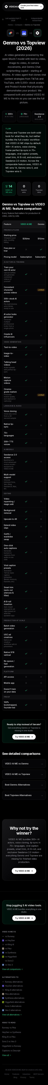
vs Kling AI (9, 944)
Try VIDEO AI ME (22, 737)
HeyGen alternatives (14, 986)
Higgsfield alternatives (15, 1002)
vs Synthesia (10, 952)
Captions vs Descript (11, 1050)
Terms (31, 1077)
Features (15, 1074)
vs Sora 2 (9, 961)
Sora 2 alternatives (13, 1006)
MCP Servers (38, 1074)
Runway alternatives (14, 982)
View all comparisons (11, 969)
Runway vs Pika (9, 1027)
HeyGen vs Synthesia (11, 1032)
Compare (18, 25)
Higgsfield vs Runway (11, 1046)
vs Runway (10, 936)
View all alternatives (11, 1014)
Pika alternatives (12, 994)
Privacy (23, 1077)
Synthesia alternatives (14, 998)
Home (10, 25)
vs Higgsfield (11, 956)
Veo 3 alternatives (13, 1010)
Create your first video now (29, 6)
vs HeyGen (10, 940)
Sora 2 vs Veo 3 (9, 1041)
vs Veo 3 (9, 965)
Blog (15, 1077)
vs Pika (8, 948)
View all (5, 1055)
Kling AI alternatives (13, 990)
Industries (26, 1074)
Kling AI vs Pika (8, 1037)
